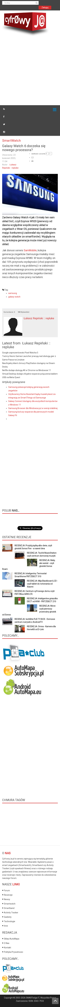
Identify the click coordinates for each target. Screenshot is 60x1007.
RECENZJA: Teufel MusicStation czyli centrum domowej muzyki (42, 554)
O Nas (6, 943)
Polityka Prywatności (13, 952)
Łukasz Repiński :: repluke (39, 318)
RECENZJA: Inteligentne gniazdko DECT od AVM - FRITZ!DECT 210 (42, 600)
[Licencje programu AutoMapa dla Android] (13, 988)
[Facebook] (3, 116)
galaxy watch (14, 297)
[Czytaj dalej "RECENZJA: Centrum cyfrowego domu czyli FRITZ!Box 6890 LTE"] (7, 593)
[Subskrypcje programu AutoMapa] (23, 670)
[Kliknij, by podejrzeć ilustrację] (30, 194)
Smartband (9, 908)
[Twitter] (4, 124)
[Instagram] (4, 132)
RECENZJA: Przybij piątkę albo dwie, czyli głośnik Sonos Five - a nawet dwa (33, 547)
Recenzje (8, 895)
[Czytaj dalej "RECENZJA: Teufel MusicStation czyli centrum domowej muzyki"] (20, 555)
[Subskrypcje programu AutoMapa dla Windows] (13, 978)
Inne (6, 926)
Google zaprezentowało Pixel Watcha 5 (20, 352)
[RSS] (4, 109)
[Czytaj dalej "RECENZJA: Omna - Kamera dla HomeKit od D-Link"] (20, 628)
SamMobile (30, 250)
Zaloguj (45, 7)
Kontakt (7, 947)
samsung (12, 293)
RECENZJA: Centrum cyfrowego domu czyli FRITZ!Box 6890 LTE (34, 592)
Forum (7, 890)
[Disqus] (30, 462)
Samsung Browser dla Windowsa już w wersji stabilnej (33, 408)
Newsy (7, 899)
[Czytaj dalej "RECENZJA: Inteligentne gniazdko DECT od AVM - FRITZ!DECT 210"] (20, 600)
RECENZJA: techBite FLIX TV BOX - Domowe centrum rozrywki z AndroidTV (35, 620)
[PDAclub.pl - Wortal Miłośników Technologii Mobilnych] (24, 653)
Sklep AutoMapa (11, 939)
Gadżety (8, 917)
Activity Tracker (11, 912)
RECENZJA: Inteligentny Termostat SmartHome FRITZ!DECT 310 (31, 575)
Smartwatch (9, 904)
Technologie (9, 921)
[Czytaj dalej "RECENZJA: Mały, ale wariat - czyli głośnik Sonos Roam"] (32, 562)
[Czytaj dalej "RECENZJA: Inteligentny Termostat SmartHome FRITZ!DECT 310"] (7, 575)
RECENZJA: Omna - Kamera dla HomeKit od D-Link (41, 628)
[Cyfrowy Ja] (25, 24)
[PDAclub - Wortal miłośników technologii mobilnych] (13, 967)
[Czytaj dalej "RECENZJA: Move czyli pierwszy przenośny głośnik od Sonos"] (32, 608)
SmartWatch (11, 140)
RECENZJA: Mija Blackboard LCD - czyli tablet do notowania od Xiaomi (42, 584)
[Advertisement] (30, 71)
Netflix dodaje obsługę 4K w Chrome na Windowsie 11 (26, 370)
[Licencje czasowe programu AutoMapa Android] (23, 687)
